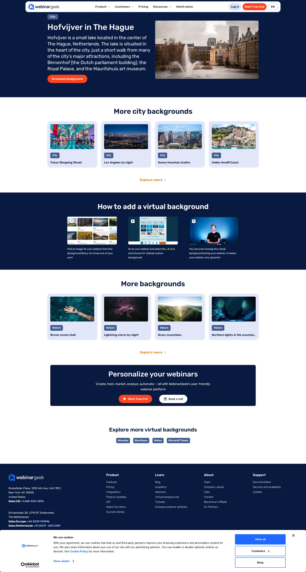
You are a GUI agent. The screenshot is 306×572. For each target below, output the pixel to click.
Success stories (115, 511)
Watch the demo (116, 506)
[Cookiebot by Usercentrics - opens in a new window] (30, 565)
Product (112, 475)
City (52, 16)
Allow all (260, 539)
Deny (260, 562)
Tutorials (160, 502)
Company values (214, 487)
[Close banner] (293, 535)
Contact (208, 497)
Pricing (143, 6)
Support (259, 475)
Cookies (257, 492)
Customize (258, 550)
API (108, 502)
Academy (160, 487)
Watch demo (184, 6)
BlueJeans (141, 440)
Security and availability (267, 487)
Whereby (123, 440)
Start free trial (254, 6)
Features (111, 482)
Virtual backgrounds (167, 497)
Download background (67, 79)
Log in (235, 6)
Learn (159, 475)
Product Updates (116, 497)
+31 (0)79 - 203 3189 (47, 525)
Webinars (160, 492)
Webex (158, 440)
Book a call (176, 399)
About (209, 475)
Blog (157, 482)
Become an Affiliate (215, 502)
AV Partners (211, 506)
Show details (61, 561)
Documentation (262, 482)
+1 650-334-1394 (32, 501)
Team (207, 482)
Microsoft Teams (178, 440)
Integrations (113, 492)
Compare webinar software (171, 506)
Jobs (207, 492)
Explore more (151, 180)
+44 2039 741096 (38, 521)
